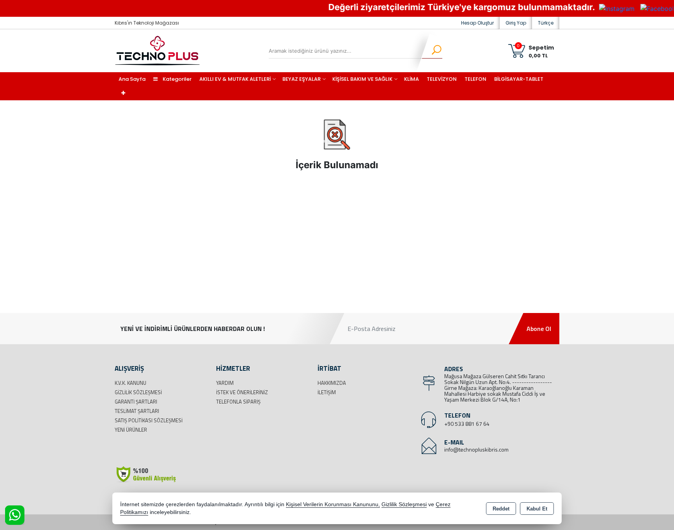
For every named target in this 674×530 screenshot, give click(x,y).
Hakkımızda (331, 383)
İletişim (326, 392)
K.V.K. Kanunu (130, 383)
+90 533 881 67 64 (467, 424)
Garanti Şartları (136, 402)
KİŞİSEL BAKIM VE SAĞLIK (362, 79)
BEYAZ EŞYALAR (301, 79)
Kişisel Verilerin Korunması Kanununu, (333, 504)
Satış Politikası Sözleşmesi (149, 420)
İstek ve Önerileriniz (242, 392)
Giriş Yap (516, 23)
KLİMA (411, 79)
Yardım (225, 383)
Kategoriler (176, 79)
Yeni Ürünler (131, 430)
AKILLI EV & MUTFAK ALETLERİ (235, 79)
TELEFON (475, 79)
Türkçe (545, 23)
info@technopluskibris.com (476, 449)
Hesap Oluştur (477, 23)
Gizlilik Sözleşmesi (138, 392)
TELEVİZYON (442, 79)
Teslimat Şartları (137, 411)
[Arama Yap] (431, 51)
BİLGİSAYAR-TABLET (518, 79)
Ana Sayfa (132, 79)
